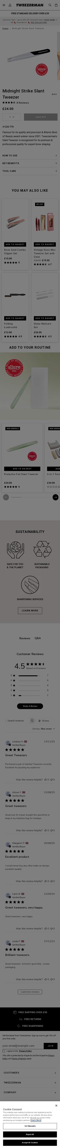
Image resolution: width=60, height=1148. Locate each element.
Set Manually (29, 1126)
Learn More (36, 1120)
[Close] (56, 1105)
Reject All (30, 1134)
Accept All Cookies (30, 1142)
